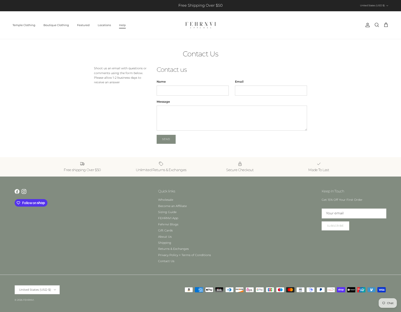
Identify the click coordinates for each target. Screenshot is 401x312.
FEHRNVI (28, 299)
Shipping (164, 243)
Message (163, 102)
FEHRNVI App (168, 218)
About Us (165, 237)
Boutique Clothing (56, 25)
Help (122, 25)
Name (161, 81)
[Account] (366, 25)
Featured (83, 25)
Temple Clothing (24, 25)
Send (166, 139)
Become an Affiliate (172, 206)
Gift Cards (165, 230)
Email (239, 81)
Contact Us (166, 261)
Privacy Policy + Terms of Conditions (184, 255)
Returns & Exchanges (173, 249)
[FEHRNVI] (200, 25)
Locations (104, 25)
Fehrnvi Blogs (168, 224)
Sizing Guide (167, 212)
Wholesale (165, 200)
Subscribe (335, 225)
